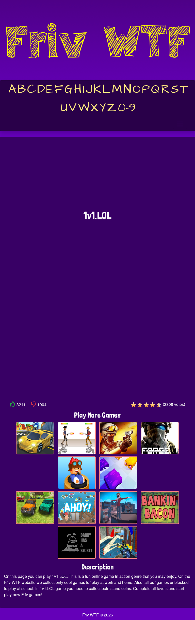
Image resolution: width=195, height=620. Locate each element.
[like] (12, 405)
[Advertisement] (97, 176)
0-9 (127, 107)
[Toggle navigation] (180, 124)
